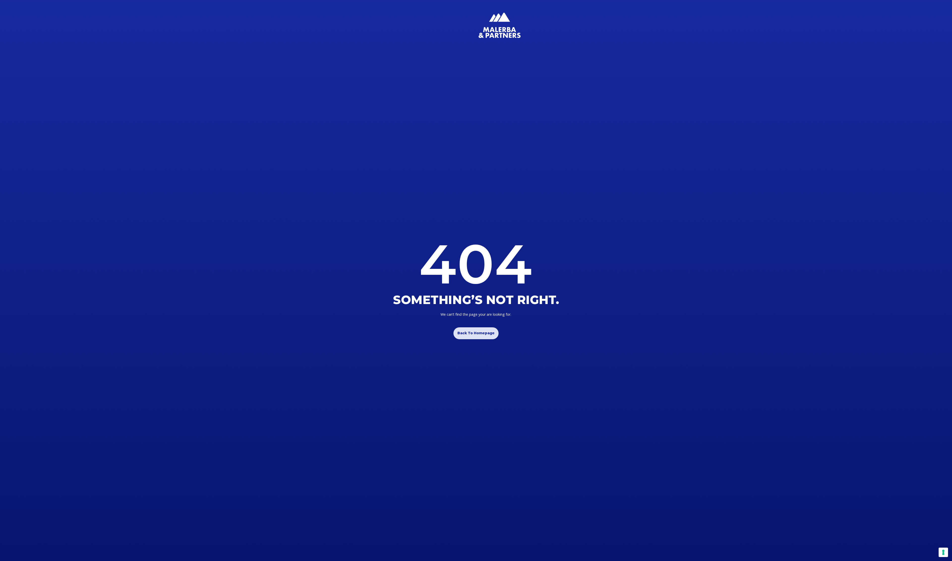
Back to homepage (476, 333)
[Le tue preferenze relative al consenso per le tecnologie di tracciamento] (943, 552)
